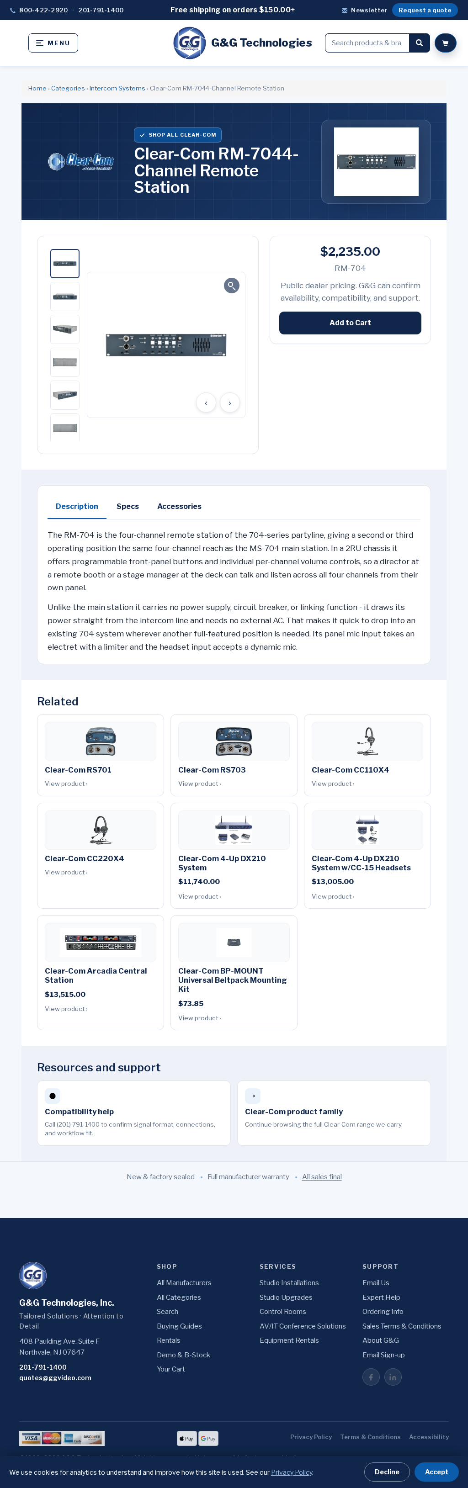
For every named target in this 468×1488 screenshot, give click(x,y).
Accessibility (429, 1436)
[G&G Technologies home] (33, 1275)
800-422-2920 (43, 10)
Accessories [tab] (179, 506)
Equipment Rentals (289, 1340)
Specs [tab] (128, 506)
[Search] (419, 43)
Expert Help (381, 1297)
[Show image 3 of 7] (65, 329)
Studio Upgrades (286, 1297)
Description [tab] (77, 506)
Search (167, 1312)
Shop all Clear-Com (183, 135)
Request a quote (425, 10)
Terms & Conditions (370, 1436)
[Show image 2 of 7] (65, 296)
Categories (68, 88)
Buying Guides (179, 1326)
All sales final (322, 1177)
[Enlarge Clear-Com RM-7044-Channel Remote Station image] (166, 345)
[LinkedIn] (393, 1377)
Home (37, 88)
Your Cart (171, 1369)
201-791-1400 (100, 10)
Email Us (375, 1283)
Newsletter (369, 10)
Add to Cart (350, 322)
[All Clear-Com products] (80, 162)
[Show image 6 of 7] (65, 428)
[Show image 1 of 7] (65, 263)
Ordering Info (383, 1312)
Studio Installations (289, 1283)
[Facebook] (371, 1377)
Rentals (169, 1340)
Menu (59, 43)
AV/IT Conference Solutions (303, 1326)
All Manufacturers (184, 1283)
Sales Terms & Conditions (401, 1326)
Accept (436, 1472)
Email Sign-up (383, 1355)
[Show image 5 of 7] (65, 395)
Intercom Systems (117, 88)
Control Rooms (283, 1312)
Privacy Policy (311, 1436)
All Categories (179, 1297)
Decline (387, 1472)
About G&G (380, 1340)
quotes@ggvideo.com (55, 1378)
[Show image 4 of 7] (65, 362)
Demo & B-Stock (183, 1355)
